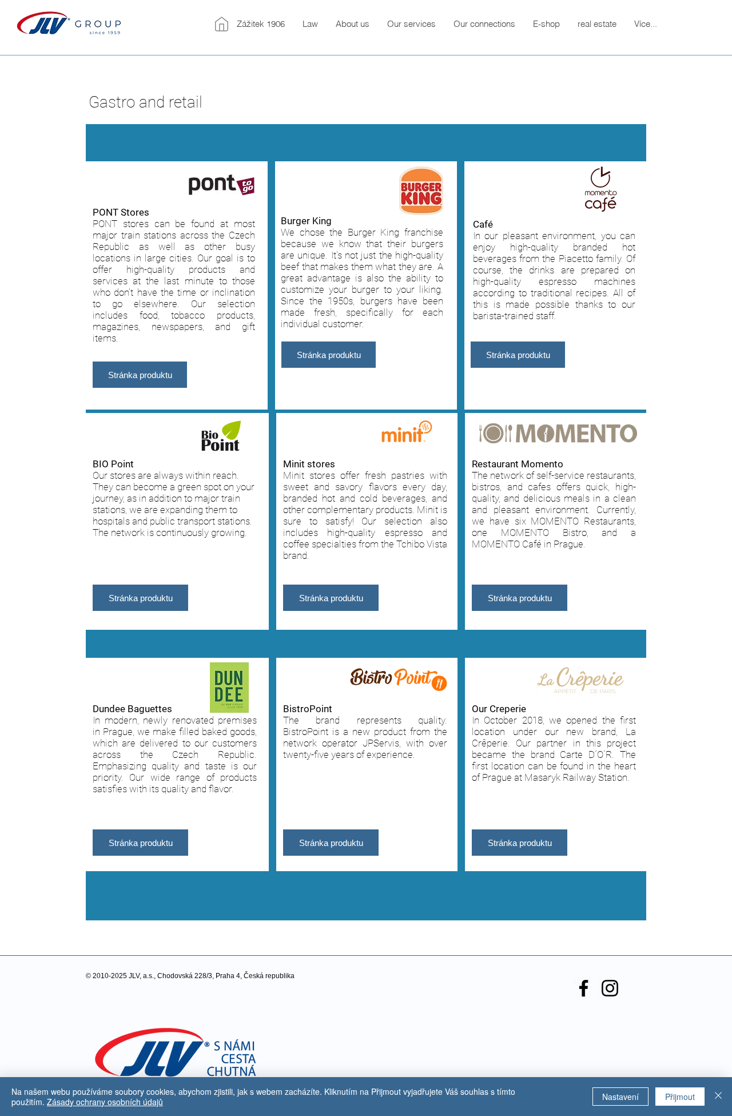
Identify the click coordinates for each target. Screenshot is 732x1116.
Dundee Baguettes (132, 708)
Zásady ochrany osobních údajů (105, 1101)
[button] (352, 24)
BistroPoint (307, 708)
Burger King (306, 221)
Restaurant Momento (517, 464)
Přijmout (680, 1096)
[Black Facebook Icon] (583, 988)
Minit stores (309, 464)
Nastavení (620, 1096)
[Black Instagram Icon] (610, 988)
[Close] (718, 1096)
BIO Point (113, 464)
